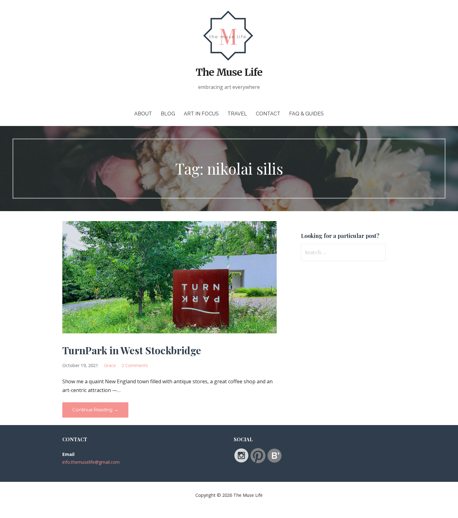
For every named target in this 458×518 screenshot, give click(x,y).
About (143, 114)
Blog (168, 114)
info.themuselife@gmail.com (91, 462)
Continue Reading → (95, 410)
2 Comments (135, 365)
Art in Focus (201, 114)
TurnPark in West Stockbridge (131, 350)
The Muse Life (229, 72)
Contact (268, 114)
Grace (110, 365)
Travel (237, 114)
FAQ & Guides (306, 114)
